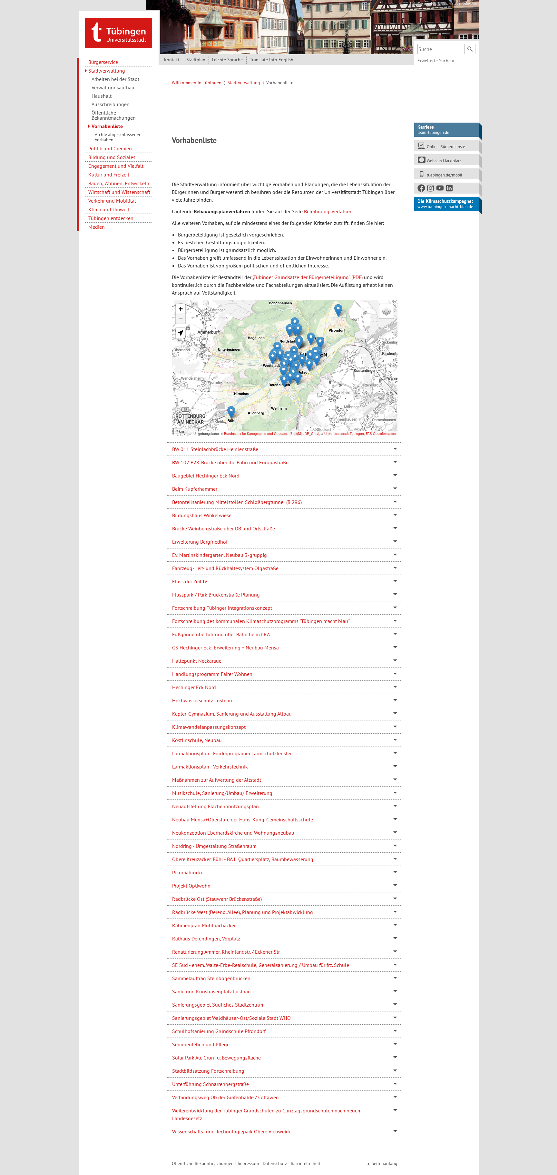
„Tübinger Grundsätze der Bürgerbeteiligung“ (301, 277)
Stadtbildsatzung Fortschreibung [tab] (208, 1071)
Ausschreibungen (111, 104)
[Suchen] (469, 49)
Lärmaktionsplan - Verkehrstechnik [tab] (210, 766)
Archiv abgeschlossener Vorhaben (118, 137)
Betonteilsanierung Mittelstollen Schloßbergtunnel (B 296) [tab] (237, 502)
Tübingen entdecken (110, 218)
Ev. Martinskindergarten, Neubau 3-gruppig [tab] (219, 555)
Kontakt (172, 60)
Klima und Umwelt (109, 209)
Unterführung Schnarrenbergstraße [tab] (210, 1084)
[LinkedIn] (449, 189)
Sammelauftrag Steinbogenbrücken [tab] (211, 978)
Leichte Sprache (227, 60)
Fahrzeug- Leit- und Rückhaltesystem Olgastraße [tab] (225, 568)
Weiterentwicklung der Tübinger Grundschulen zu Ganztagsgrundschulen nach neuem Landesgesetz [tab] (267, 1114)
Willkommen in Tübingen (197, 82)
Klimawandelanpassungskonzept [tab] (209, 727)
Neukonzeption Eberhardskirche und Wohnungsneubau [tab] (233, 832)
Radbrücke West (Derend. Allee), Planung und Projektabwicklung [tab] (242, 912)
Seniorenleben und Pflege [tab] (201, 1044)
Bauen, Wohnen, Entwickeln (118, 183)
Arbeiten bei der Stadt (115, 79)
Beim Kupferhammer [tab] (194, 489)
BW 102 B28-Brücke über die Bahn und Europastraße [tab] (230, 462)
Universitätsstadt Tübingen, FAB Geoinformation (360, 433)
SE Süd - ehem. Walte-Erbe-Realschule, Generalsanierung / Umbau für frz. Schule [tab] (260, 965)
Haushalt (102, 96)
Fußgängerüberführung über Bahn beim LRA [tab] (221, 634)
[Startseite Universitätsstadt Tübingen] (118, 32)
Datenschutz (275, 1163)
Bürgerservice (103, 62)
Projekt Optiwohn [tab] (191, 885)
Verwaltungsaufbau (113, 87)
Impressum (248, 1163)
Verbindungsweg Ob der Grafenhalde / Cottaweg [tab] (225, 1097)
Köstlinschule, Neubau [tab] (197, 740)
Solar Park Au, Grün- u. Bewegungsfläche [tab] (216, 1057)
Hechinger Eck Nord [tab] (194, 687)
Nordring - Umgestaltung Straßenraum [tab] (214, 846)
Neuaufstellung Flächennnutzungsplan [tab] (215, 806)
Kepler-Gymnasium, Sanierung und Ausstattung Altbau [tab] (232, 713)
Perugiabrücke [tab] (187, 872)
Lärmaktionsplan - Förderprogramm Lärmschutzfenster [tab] (232, 753)
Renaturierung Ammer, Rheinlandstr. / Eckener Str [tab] (226, 952)
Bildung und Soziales (111, 157)
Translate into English (271, 60)
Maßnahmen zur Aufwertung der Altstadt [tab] (216, 780)
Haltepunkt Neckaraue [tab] (196, 661)
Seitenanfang (384, 1163)
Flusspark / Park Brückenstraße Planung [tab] (216, 594)
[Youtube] (440, 189)
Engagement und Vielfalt (115, 166)
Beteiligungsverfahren (328, 211)
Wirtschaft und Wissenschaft (119, 192)
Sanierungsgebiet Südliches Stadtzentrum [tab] (218, 1004)
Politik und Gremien (110, 148)
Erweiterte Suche (435, 61)
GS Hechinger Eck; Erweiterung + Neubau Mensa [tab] (225, 647)
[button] (273, 358)
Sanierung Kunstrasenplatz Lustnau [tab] (211, 991)
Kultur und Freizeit (108, 174)
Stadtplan (195, 60)
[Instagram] (431, 189)
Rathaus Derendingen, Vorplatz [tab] (206, 938)
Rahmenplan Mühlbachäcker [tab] (204, 925)
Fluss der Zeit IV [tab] (189, 581)
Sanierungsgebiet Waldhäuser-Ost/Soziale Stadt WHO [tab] (231, 1018)
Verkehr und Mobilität (112, 200)
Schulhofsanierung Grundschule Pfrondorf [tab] (219, 1031)
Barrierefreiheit (305, 1163)
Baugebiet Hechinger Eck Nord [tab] (205, 475)
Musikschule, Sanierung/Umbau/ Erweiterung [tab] (222, 793)
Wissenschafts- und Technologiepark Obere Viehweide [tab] (231, 1131)
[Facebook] (421, 189)
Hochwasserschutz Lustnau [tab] (202, 700)
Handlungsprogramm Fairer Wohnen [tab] (212, 674)
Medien (96, 227)
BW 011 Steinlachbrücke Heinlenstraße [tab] (215, 449)
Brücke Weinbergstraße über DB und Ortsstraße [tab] (223, 528)
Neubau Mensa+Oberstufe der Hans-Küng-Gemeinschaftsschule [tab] (242, 819)
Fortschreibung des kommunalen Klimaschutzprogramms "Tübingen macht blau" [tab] (261, 621)
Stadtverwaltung (106, 70)
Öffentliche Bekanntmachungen (114, 115)
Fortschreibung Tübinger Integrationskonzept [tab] (222, 608)
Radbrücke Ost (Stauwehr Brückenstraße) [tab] (217, 899)
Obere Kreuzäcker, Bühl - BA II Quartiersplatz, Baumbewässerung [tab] (242, 859)
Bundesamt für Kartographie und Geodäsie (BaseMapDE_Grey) (271, 433)
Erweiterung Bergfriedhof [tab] (200, 541)
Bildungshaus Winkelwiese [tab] (201, 515)
